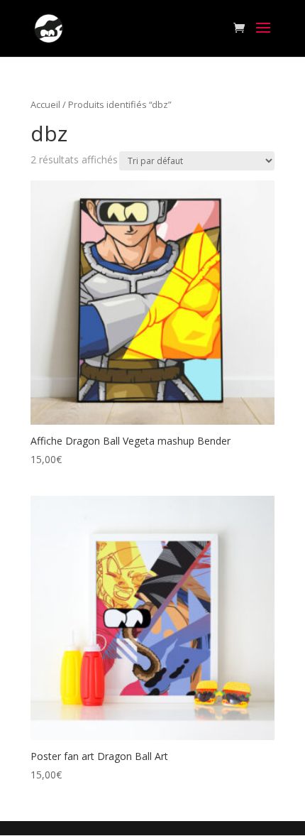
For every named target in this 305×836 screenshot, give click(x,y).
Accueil (45, 104)
